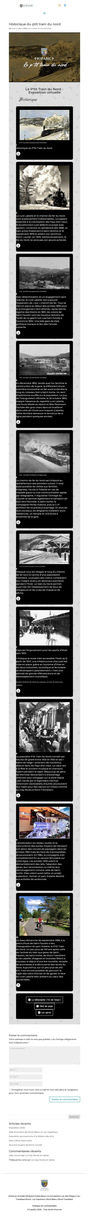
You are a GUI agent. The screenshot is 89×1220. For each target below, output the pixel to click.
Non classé (32, 28)
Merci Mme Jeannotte (20, 1140)
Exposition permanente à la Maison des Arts (31, 1136)
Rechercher (74, 1117)
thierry (14, 28)
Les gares (46, 1012)
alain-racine (15, 1155)
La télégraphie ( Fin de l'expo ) (46, 999)
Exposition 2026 (17, 1128)
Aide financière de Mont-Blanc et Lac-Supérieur (33, 1132)
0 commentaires (45, 28)
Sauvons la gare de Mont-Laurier (25, 1145)
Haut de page (46, 1006)
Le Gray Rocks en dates (37, 1155)
